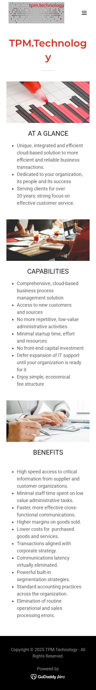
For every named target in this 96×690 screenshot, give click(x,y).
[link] (35, 12)
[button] (84, 12)
